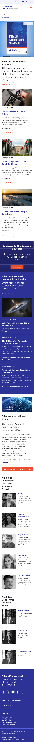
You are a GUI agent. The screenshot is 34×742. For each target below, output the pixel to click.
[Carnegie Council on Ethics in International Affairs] (10, 7)
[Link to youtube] (23, 2)
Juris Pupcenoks (24, 576)
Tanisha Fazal (22, 494)
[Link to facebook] (26, 2)
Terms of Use (20, 739)
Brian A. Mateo (23, 610)
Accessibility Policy (8, 739)
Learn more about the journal (17, 469)
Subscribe (17, 267)
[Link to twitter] (19, 2)
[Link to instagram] (30, 2)
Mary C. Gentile (23, 535)
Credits (4, 737)
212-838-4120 (7, 720)
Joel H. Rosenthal (24, 651)
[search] (25, 7)
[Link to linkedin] (16, 2)
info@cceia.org (7, 718)
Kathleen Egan (23, 631)
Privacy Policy (12, 737)
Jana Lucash (22, 555)
